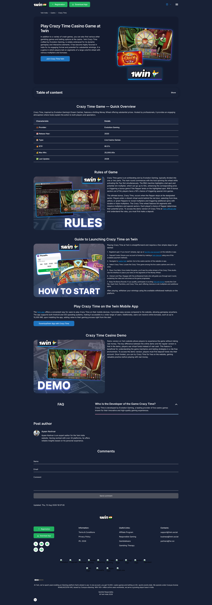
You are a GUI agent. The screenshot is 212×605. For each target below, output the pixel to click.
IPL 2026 (82, 541)
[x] (36, 544)
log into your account (152, 252)
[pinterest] (47, 544)
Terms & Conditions (87, 532)
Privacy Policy (84, 537)
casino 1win (122, 261)
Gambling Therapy (126, 545)
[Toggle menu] (176, 4)
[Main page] (40, 4)
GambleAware (125, 541)
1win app (41, 312)
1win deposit (156, 255)
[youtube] (41, 544)
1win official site (169, 209)
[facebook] (41, 549)
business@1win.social (169, 537)
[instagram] (36, 549)
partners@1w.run (167, 541)
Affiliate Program (126, 532)
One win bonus (159, 282)
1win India (44, 13)
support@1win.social (169, 532)
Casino (53, 13)
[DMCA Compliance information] (39, 580)
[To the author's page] (63, 435)
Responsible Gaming (127, 537)
